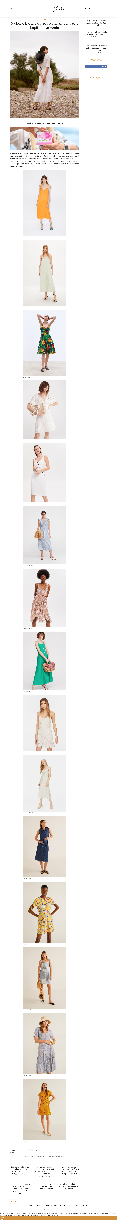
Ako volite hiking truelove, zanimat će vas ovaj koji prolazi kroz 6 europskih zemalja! (69, 1170)
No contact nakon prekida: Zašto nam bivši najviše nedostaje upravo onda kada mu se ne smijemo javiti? (44, 1171)
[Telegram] (51, 1160)
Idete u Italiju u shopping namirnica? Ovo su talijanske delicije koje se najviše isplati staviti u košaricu (20, 1188)
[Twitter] (38, 1160)
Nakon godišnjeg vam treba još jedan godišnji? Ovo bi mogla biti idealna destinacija (96, 35)
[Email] (46, 1160)
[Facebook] (85, 9)
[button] (12, 8)
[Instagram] (89, 9)
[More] (55, 1160)
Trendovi (44, 19)
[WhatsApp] (42, 1160)
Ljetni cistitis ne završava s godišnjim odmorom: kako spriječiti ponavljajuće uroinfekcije (96, 49)
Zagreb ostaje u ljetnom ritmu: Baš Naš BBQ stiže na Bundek (69, 1186)
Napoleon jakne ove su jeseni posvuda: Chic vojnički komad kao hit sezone (44, 1187)
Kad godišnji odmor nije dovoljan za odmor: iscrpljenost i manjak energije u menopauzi (20, 1170)
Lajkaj (104, 66)
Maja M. (13, 1150)
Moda (26, 1156)
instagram (96, 77)
